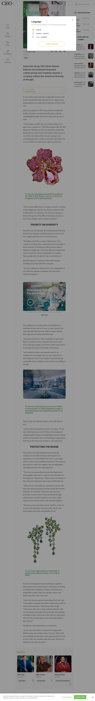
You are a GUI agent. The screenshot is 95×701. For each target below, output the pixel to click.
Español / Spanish (42, 33)
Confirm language (52, 44)
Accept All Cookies (80, 697)
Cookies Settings (67, 697)
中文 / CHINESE (41, 37)
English (38, 30)
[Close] (92, 697)
